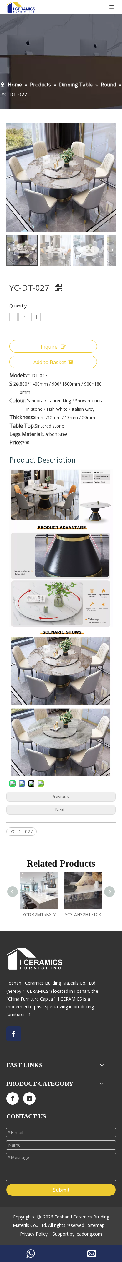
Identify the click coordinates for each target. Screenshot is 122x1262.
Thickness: (21, 417)
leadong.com (89, 1234)
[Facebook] (13, 1033)
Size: (14, 383)
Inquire (49, 346)
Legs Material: (26, 434)
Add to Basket (49, 362)
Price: (15, 442)
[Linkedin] (29, 1098)
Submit (61, 1189)
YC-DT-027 (21, 831)
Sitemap (96, 1225)
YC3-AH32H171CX (83, 915)
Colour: (17, 400)
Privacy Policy (34, 1234)
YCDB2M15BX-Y (39, 915)
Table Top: (22, 425)
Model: (17, 375)
